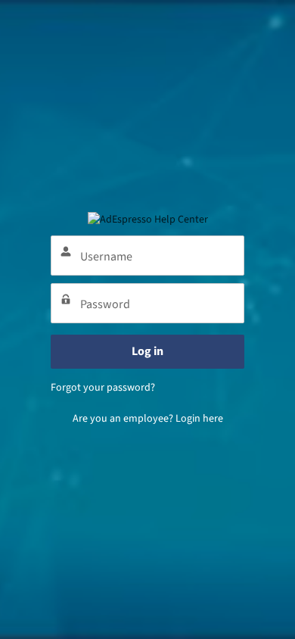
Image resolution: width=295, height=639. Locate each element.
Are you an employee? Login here (148, 418)
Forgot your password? (103, 387)
